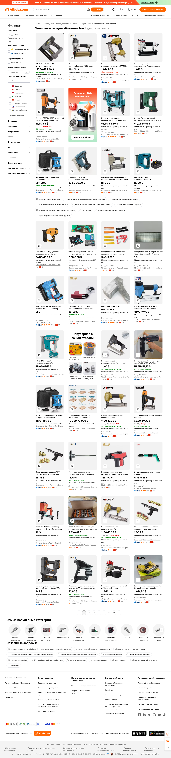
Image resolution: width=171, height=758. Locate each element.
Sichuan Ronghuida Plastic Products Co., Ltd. (115, 268)
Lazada (85, 744)
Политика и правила (46, 711)
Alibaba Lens (18, 733)
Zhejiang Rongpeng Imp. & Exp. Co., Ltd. (148, 377)
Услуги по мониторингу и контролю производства (48, 705)
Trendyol (112, 744)
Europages (122, 744)
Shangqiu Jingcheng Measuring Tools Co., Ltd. (50, 374)
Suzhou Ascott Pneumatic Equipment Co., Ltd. (115, 80)
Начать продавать (145, 688)
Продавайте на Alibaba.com (149, 683)
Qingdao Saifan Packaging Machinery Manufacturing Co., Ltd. (82, 428)
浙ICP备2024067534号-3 (149, 754)
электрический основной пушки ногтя (57, 649)
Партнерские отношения (148, 704)
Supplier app (82, 733)
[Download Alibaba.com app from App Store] (139, 733)
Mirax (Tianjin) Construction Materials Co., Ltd (148, 268)
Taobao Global (95, 744)
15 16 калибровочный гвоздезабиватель (48, 660)
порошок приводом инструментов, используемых (78, 654)
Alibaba (37, 24)
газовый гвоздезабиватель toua (145, 660)
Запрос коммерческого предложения (80, 692)
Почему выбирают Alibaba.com (17, 683)
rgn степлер (86, 210)
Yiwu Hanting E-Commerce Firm (48, 265)
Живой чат (109, 690)
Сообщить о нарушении (114, 714)
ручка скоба (15, 665)
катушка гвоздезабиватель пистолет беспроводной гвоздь (32, 654)
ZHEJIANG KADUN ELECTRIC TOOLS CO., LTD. (50, 79)
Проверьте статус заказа (148, 693)
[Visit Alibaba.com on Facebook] (139, 714)
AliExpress (50, 744)
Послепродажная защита (48, 700)
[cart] (122, 10)
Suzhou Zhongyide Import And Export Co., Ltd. (148, 131)
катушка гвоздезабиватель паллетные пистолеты (57, 210)
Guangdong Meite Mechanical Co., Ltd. (115, 190)
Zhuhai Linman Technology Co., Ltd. (148, 190)
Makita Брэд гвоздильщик (112, 654)
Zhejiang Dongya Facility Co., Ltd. (147, 77)
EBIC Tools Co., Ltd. (43, 323)
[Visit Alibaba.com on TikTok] (164, 714)
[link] (167, 734)
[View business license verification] (108, 754)
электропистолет (121, 660)
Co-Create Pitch (11, 688)
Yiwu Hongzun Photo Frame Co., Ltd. (115, 377)
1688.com (60, 744)
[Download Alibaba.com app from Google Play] (157, 733)
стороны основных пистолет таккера (111, 210)
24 (114, 613)
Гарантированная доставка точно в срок (52, 694)
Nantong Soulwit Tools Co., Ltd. (80, 190)
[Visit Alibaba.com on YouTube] (159, 714)
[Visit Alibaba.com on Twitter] (149, 714)
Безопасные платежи (47, 683)
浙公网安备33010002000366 (126, 754)
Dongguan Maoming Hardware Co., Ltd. (115, 320)
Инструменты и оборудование (56, 24)
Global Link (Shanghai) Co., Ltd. (47, 139)
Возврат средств (111, 700)
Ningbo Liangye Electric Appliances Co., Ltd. (115, 134)
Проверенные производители (83, 686)
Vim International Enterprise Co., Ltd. (82, 77)
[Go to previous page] (79, 612)
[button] (88, 9)
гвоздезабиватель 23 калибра (139, 654)
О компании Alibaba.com (15, 678)
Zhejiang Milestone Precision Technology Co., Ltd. (82, 321)
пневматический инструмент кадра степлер (94, 649)
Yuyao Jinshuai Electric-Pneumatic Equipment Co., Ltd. (148, 319)
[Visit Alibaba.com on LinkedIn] (144, 714)
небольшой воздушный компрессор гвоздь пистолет (86, 199)
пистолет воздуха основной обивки (23, 649)
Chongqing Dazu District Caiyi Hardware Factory (50, 426)
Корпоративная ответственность (18, 693)
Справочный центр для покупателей (114, 684)
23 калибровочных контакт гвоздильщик (53, 205)
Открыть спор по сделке (115, 695)
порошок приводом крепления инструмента (54, 216)
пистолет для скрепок (78, 660)
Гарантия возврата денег (48, 688)
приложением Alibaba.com (117, 733)
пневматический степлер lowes (130, 205)
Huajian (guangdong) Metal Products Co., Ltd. (82, 268)
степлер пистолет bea (19, 660)
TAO (105, 744)
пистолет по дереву (100, 660)
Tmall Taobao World (73, 744)
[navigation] (19, 318)
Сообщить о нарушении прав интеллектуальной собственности (116, 706)
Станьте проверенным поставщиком (147, 698)
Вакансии (9, 697)
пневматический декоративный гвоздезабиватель (93, 205)
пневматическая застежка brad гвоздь (131, 649)
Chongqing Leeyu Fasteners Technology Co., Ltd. (50, 190)
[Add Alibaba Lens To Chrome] (42, 733)
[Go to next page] (119, 612)
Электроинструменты (81, 24)
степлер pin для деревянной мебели (125, 199)
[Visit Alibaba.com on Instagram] (154, 714)
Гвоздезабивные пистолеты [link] (105, 24)
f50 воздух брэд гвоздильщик (49, 199)
